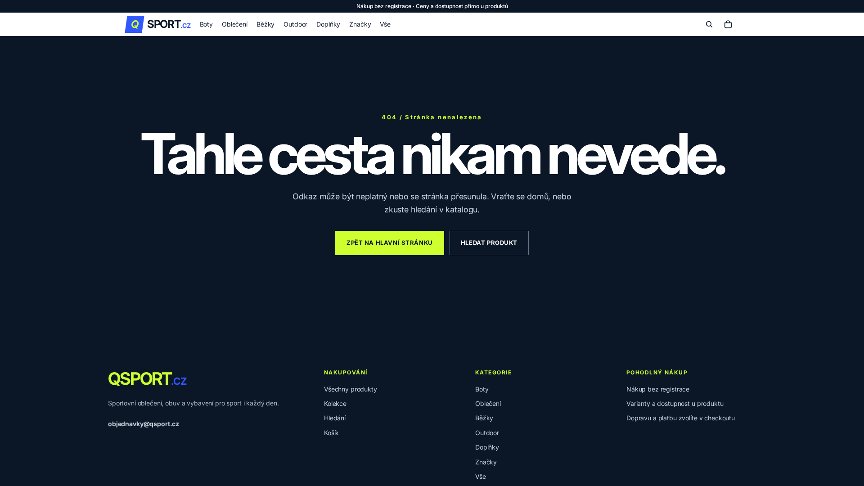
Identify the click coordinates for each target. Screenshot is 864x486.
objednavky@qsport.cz (143, 424)
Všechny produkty (350, 389)
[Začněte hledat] (709, 24)
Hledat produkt (489, 242)
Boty (481, 389)
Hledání (335, 418)
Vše (480, 476)
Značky (486, 462)
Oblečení (488, 403)
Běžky (484, 418)
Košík (331, 432)
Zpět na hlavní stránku (389, 242)
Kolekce (335, 403)
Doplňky (487, 447)
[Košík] (728, 24)
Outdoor (487, 432)
